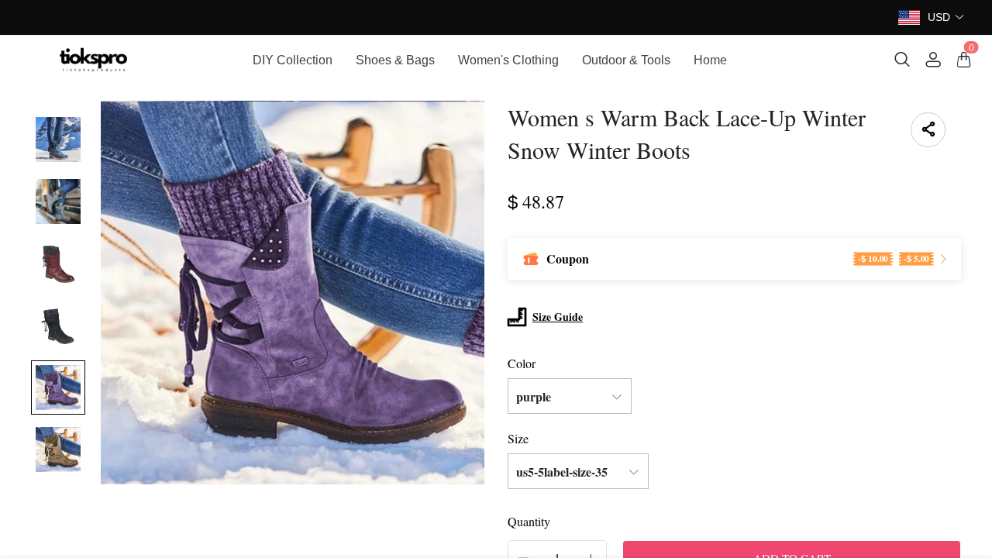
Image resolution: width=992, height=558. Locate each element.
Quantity (529, 521)
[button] (946, 17)
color (522, 363)
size (518, 438)
